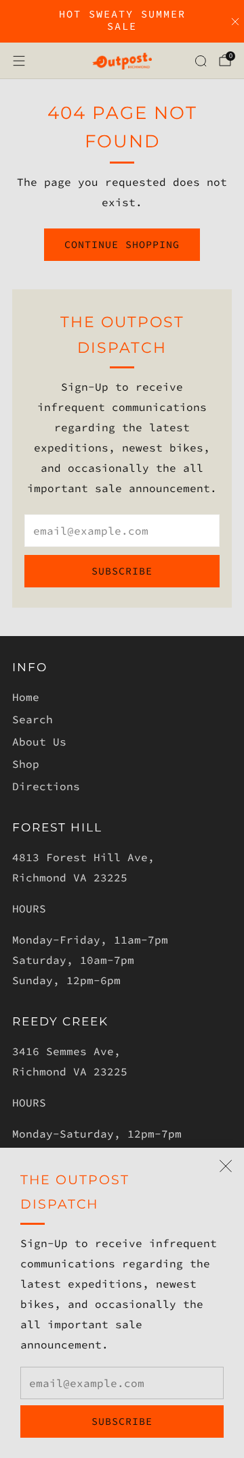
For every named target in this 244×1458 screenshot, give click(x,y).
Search (32, 719)
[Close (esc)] (225, 1166)
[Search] (200, 61)
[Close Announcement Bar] (235, 22)
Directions (46, 786)
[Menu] (19, 61)
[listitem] (122, 21)
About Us (39, 741)
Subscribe (122, 1421)
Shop (25, 764)
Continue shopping (122, 244)
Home (25, 697)
